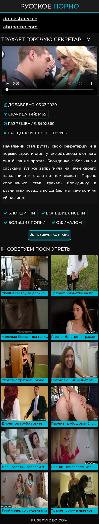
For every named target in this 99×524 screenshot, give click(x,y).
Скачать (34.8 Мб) (51, 235)
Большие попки (26, 222)
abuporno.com (20, 26)
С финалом (68, 222)
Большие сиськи (65, 213)
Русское (49, 6)
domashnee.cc (20, 18)
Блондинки (21, 213)
